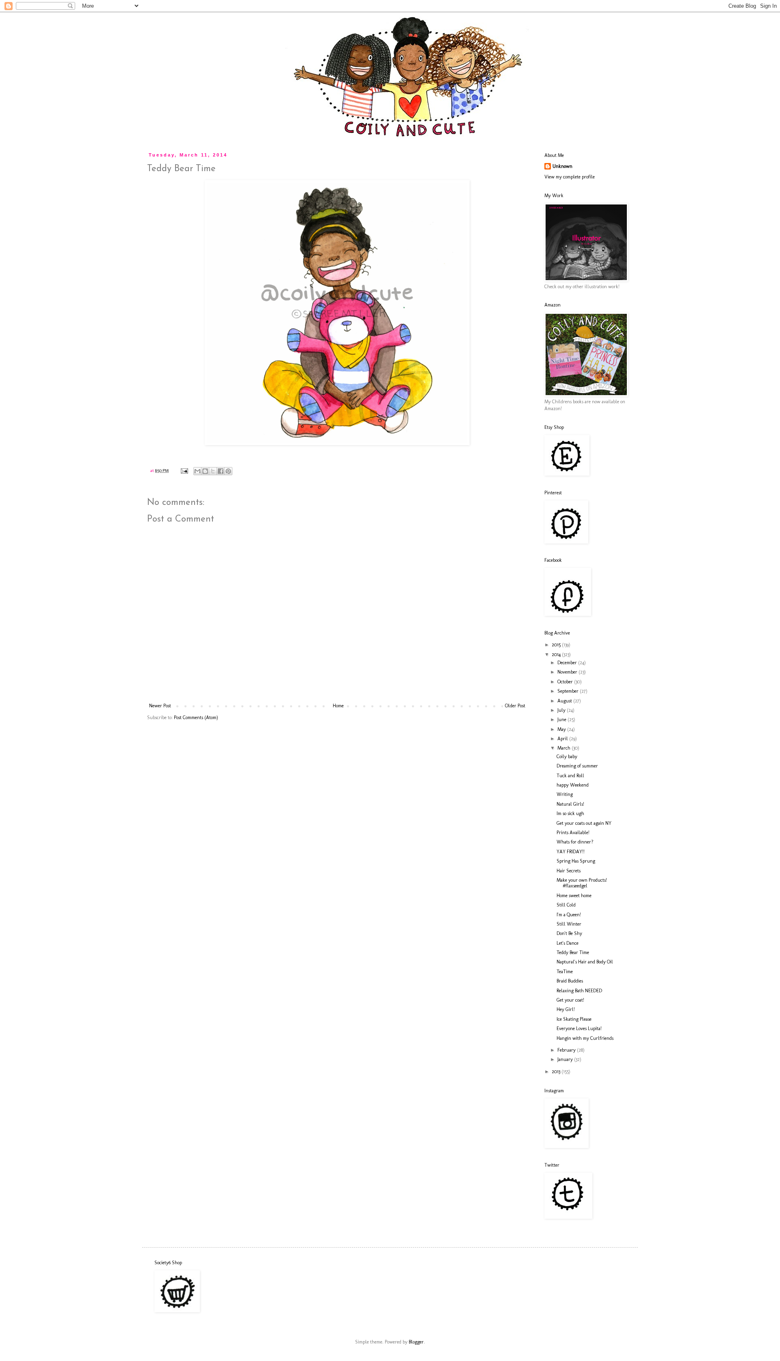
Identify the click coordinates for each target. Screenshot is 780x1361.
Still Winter (569, 924)
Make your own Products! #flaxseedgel (582, 883)
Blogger (416, 1342)
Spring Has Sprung (576, 861)
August (565, 701)
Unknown (562, 166)
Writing (565, 794)
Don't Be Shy (569, 933)
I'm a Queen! (569, 914)
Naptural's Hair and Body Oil (585, 962)
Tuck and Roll (570, 775)
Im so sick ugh (570, 813)
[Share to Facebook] (221, 471)
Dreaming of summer (577, 766)
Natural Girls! (570, 804)
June (562, 719)
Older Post (515, 706)
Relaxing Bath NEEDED (579, 991)
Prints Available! (573, 832)
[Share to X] (213, 471)
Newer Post (160, 706)
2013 (556, 1071)
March (564, 748)
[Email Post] (184, 470)
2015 (557, 645)
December (567, 662)
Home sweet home (574, 895)
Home (338, 706)
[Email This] (197, 471)
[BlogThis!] (205, 471)
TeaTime (565, 971)
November (567, 672)
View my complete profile (569, 177)
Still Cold (566, 905)
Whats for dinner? (575, 842)
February (567, 1050)
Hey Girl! (566, 1009)
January (565, 1059)
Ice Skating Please (574, 1019)
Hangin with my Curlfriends (585, 1038)
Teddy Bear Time (573, 952)
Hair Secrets (569, 871)
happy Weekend (573, 785)
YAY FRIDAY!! (571, 851)
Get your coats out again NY (584, 823)
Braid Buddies (570, 981)
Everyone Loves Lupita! (579, 1028)
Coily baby (567, 756)
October (565, 682)
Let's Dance (567, 943)
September (568, 691)
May (562, 729)
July (562, 710)
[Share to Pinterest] (228, 471)
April (563, 738)
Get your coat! (570, 1000)
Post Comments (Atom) (196, 717)
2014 (557, 654)
